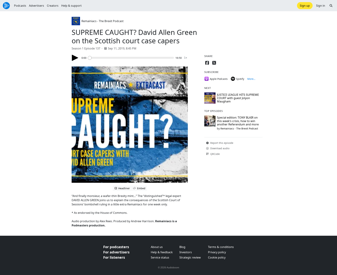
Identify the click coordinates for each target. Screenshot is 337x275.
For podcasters (116, 246)
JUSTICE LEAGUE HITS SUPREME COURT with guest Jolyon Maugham (238, 98)
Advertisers (36, 6)
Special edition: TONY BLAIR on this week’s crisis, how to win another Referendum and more (238, 121)
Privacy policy (217, 252)
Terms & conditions (221, 247)
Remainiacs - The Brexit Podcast (102, 21)
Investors (185, 252)
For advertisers (116, 252)
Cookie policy (217, 257)
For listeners (114, 257)
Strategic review (190, 257)
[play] (75, 58)
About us (157, 247)
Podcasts (20, 6)
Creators (52, 6)
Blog (182, 247)
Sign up (305, 6)
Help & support (71, 6)
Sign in (320, 6)
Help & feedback (162, 252)
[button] (331, 5)
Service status (160, 257)
